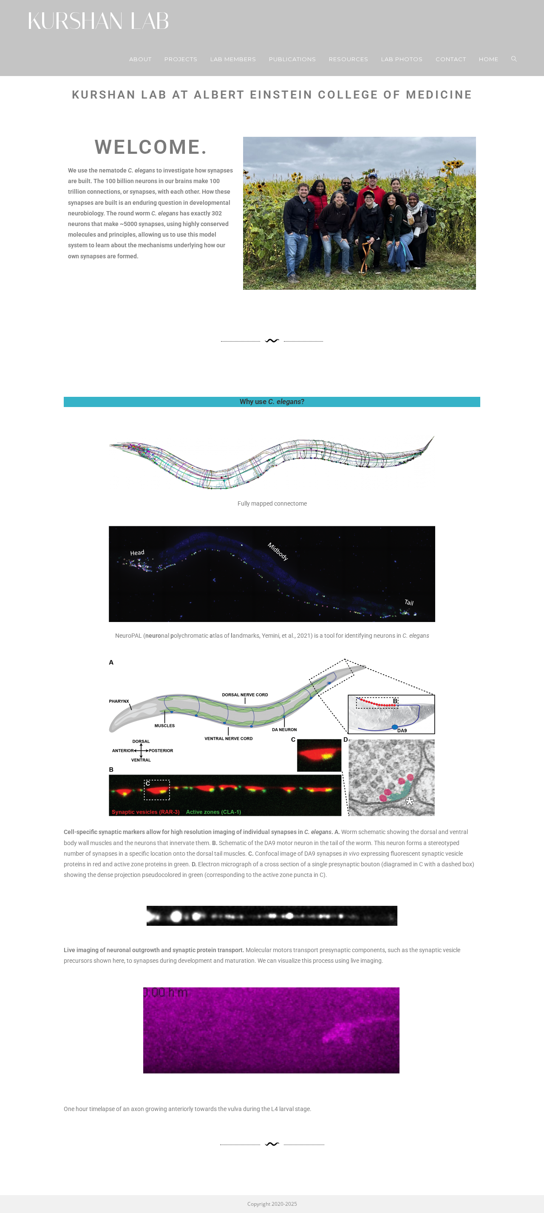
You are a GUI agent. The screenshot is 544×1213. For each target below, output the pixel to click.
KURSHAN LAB (98, 21)
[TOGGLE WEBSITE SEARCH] (514, 59)
